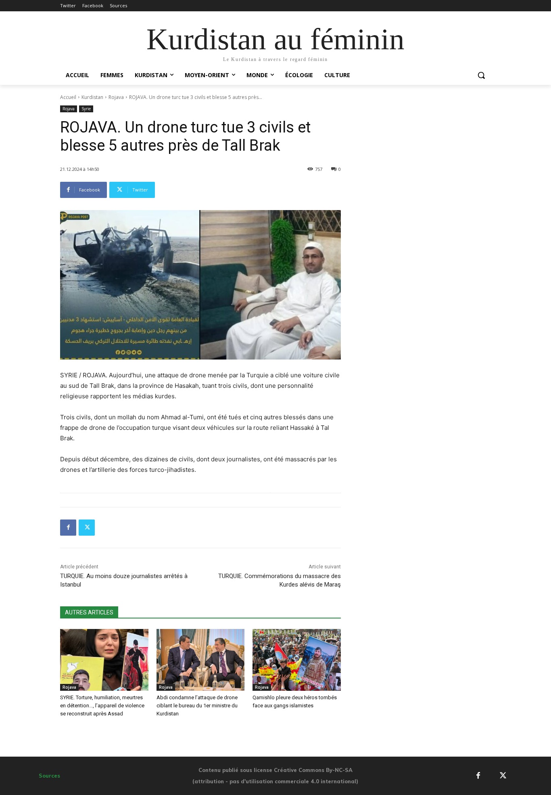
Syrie (86, 108)
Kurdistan (92, 97)
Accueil (68, 97)
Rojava (116, 97)
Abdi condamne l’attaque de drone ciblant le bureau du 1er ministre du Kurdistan (197, 705)
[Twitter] (87, 527)
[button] (481, 75)
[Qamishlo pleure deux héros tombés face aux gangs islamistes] (297, 660)
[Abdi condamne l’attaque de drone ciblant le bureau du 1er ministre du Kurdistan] (201, 660)
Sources (49, 775)
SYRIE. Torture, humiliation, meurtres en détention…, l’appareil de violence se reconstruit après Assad (102, 705)
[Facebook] (68, 527)
